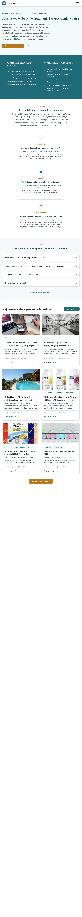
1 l (7, 338)
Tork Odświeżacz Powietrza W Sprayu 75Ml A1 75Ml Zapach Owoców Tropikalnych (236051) (60, 400)
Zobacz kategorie (34, 46)
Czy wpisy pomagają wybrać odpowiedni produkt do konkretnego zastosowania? (36, 266)
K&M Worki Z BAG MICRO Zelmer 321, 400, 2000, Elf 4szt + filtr (20, 453)
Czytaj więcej (9, 362)
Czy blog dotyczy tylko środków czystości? (22, 275)
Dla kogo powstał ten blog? (15, 283)
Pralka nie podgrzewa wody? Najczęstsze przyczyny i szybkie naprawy (57, 345)
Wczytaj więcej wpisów (40, 481)
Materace (49, 447)
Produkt (69, 393)
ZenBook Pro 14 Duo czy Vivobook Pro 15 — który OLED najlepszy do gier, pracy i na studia (20, 345)
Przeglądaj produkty (12, 46)
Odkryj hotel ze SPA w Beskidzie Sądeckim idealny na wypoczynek (18, 398)
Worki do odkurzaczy (23, 447)
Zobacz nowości (71, 309)
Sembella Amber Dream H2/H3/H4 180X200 (59, 453)
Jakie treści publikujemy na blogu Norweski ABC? (24, 258)
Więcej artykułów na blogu (39, 292)
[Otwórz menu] (78, 3)
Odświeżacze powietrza (55, 393)
